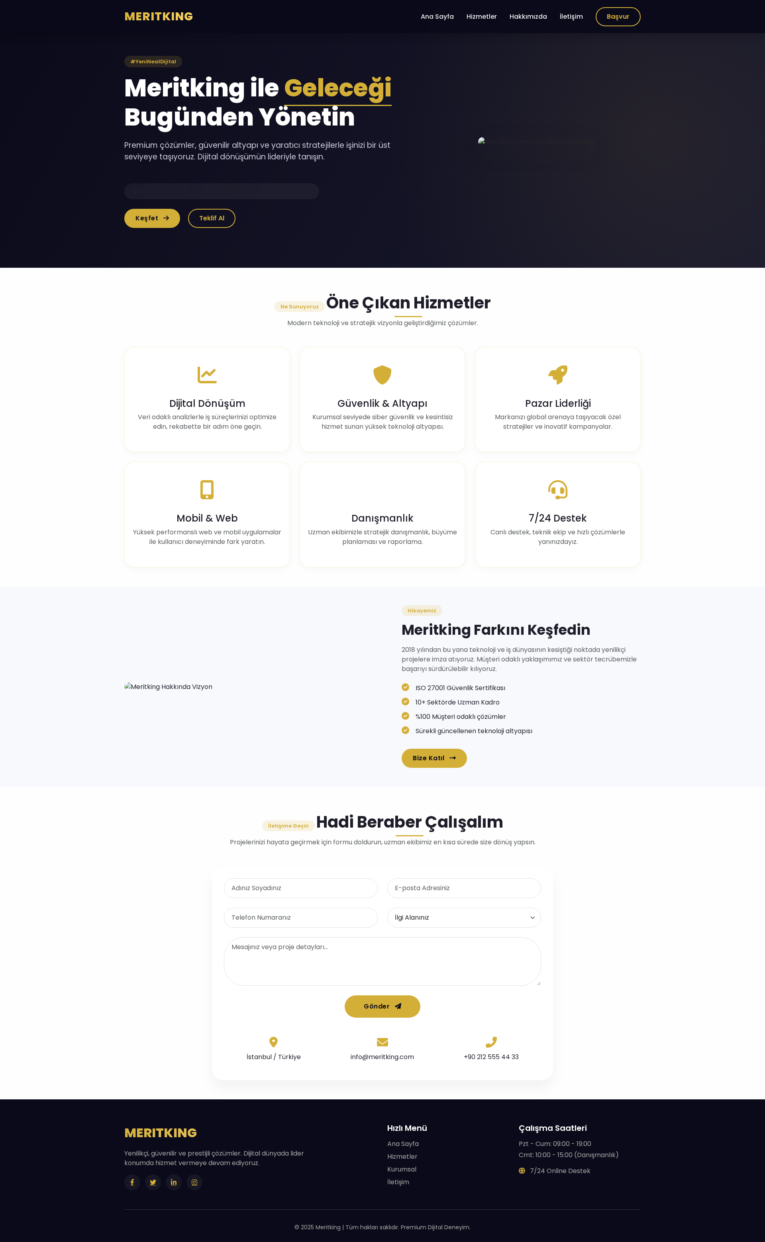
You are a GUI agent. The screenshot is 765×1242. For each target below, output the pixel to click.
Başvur (618, 16)
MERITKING (158, 16)
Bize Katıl (429, 758)
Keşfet (147, 218)
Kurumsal (401, 1169)
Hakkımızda (528, 16)
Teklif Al (211, 218)
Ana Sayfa (437, 16)
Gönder (378, 1006)
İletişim (571, 16)
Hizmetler (482, 16)
